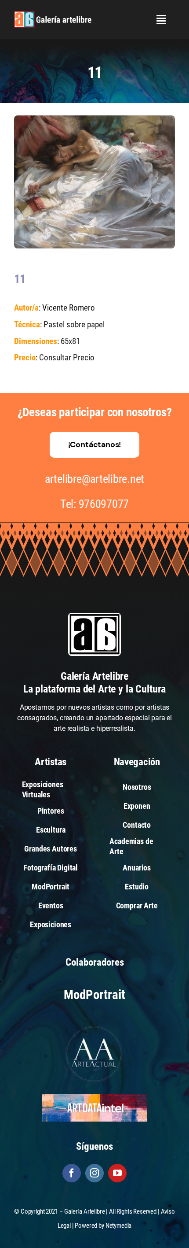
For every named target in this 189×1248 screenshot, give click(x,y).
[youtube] (117, 1173)
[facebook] (71, 1173)
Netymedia (118, 1225)
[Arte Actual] (94, 1027)
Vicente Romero (68, 308)
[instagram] (94, 1173)
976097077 (104, 504)
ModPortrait (94, 994)
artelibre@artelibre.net (94, 478)
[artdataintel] (94, 1097)
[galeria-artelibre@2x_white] (52, 14)
